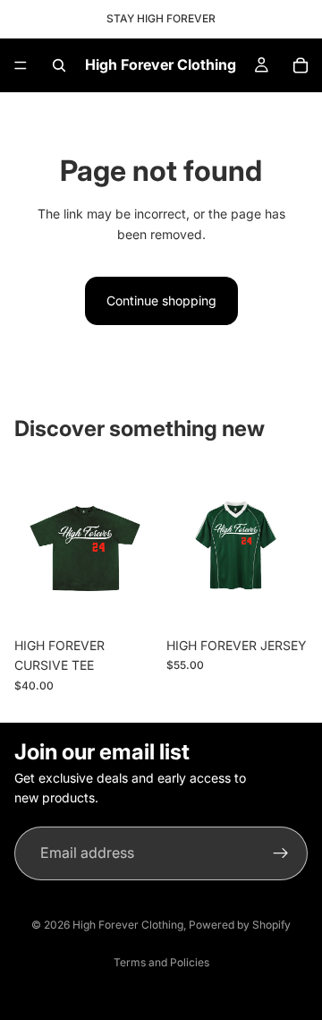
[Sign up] (281, 852)
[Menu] (20, 65)
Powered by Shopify (240, 924)
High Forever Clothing (127, 924)
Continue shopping (161, 300)
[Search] (59, 65)
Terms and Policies (161, 962)
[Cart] (300, 65)
